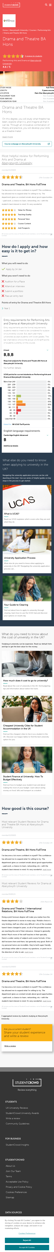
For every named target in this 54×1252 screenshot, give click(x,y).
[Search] (46, 5)
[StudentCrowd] (11, 5)
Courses (33, 30)
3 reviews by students (33, 56)
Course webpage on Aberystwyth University (23, 144)
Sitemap (10, 1197)
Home (5, 30)
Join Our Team (13, 1171)
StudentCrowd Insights (17, 1145)
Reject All (27, 1240)
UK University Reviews (17, 1108)
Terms (9, 1176)
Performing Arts (44, 30)
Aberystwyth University (18, 30)
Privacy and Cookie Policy (19, 1187)
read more (7, 137)
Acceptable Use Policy (17, 1181)
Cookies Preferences (16, 1192)
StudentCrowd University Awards (22, 1113)
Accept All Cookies (27, 1247)
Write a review (10, 1046)
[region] (27, 1234)
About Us (10, 1166)
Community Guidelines (17, 1123)
